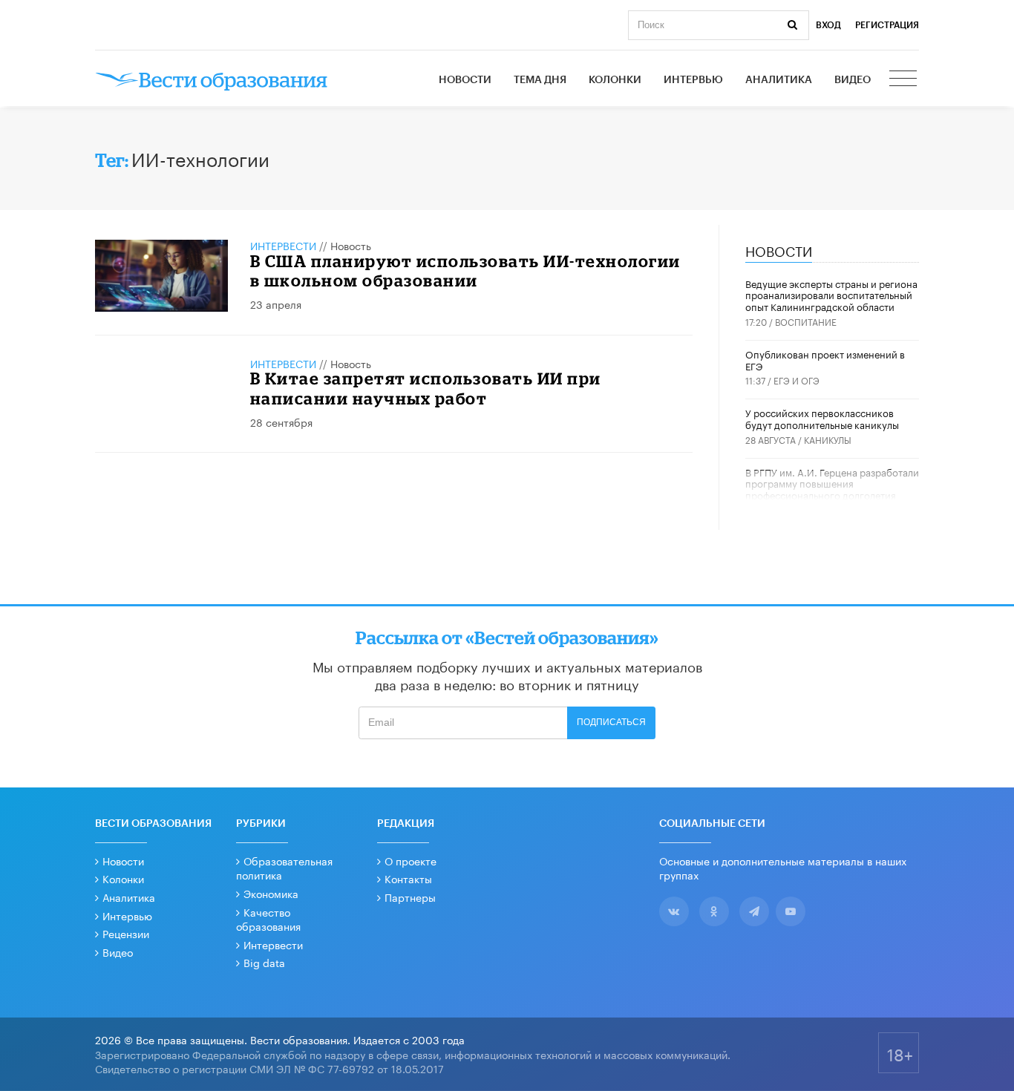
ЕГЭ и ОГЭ (796, 380)
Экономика (270, 893)
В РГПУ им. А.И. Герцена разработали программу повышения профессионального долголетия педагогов (832, 489)
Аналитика (778, 80)
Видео (852, 80)
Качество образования (268, 918)
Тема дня (540, 80)
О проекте (410, 860)
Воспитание (806, 321)
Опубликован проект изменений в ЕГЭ (825, 359)
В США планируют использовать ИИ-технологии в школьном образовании (465, 270)
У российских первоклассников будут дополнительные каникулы (822, 417)
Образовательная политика (284, 867)
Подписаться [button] (611, 722)
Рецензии (125, 933)
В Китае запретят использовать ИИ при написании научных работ (425, 388)
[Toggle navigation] (904, 80)
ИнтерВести (283, 245)
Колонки (615, 80)
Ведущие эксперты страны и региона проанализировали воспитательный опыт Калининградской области (831, 294)
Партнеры (410, 896)
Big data (264, 962)
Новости (465, 80)
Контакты (408, 878)
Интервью (693, 80)
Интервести (273, 944)
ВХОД (828, 25)
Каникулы (827, 439)
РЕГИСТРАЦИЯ (887, 25)
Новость (350, 245)
